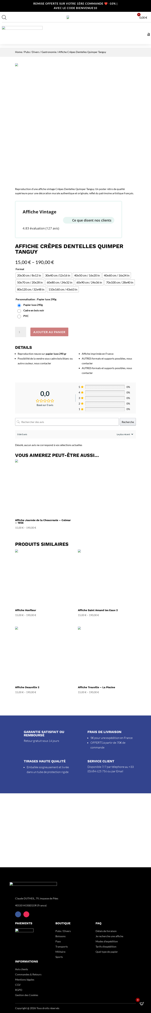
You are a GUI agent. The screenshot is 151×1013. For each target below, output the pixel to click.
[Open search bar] (4, 17)
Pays (58, 941)
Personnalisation (25, 299)
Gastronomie (48, 51)
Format (20, 269)
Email (119, 771)
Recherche (128, 421)
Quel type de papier (107, 951)
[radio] (29, 275)
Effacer (132, 322)
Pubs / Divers (31, 51)
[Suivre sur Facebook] (18, 914)
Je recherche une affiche (109, 936)
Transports (61, 946)
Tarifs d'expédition (106, 946)
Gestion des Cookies (26, 995)
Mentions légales (24, 979)
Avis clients (21, 969)
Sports (59, 956)
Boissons (60, 936)
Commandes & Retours (28, 974)
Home (18, 51)
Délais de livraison (106, 931)
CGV (18, 984)
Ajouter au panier (49, 332)
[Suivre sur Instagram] (26, 914)
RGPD (18, 989)
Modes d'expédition (107, 941)
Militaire (60, 951)
